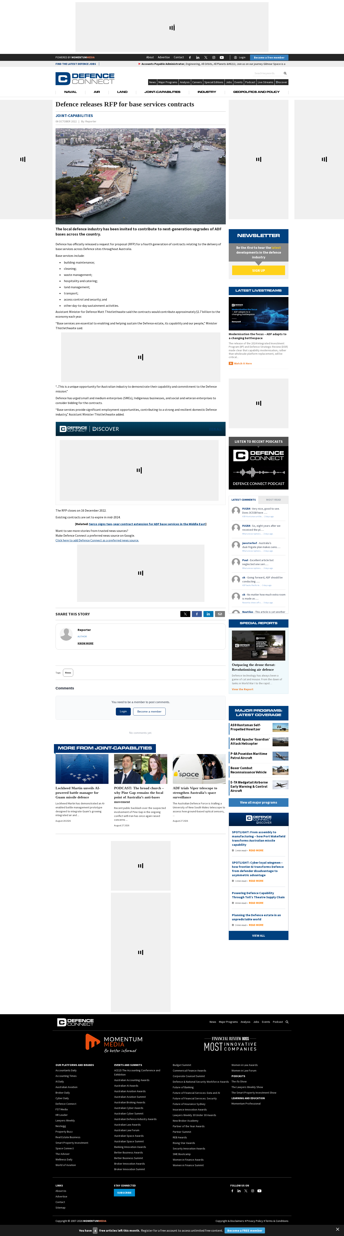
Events (239, 82)
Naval (70, 92)
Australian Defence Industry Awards (135, 1119)
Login (242, 57)
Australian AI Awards (126, 1085)
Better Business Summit (128, 1158)
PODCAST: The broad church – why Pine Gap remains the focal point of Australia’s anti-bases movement (139, 795)
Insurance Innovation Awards (190, 1109)
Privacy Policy (254, 1221)
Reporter (90, 121)
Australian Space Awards (129, 1136)
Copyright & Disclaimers (230, 1221)
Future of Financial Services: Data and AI (196, 1093)
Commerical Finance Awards (189, 1070)
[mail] (220, 614)
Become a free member (269, 57)
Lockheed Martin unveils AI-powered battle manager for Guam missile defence (78, 792)
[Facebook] (232, 1191)
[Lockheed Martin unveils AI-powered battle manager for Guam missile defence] (82, 769)
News (152, 82)
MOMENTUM (83, 57)
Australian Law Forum (126, 1130)
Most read (273, 499)
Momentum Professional (246, 1103)
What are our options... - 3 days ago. (257, 568)
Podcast (250, 82)
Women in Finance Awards (188, 1159)
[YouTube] (259, 1191)
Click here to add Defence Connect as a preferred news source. (97, 540)
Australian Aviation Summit (130, 1097)
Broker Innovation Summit (129, 1169)
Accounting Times (66, 1076)
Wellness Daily (64, 1159)
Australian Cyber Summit (128, 1113)
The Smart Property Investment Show (254, 1092)
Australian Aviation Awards (130, 1091)
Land (122, 92)
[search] (285, 73)
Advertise (164, 57)
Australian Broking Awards (129, 1102)
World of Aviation (66, 1165)
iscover (282, 82)
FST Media (62, 1109)
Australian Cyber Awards (128, 1108)
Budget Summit (182, 1065)
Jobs (229, 82)
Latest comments (244, 499)
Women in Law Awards (245, 1065)
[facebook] (197, 614)
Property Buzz (64, 1131)
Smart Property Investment (72, 1143)
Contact (179, 57)
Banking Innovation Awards (130, 1147)
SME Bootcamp (182, 1154)
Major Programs (167, 82)
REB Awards (180, 1137)
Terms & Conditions (276, 1221)
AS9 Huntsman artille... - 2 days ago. (258, 516)
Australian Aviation (66, 1087)
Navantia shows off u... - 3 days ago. (257, 602)
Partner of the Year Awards (189, 1126)
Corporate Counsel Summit (189, 1076)
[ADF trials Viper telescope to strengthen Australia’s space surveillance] (199, 769)
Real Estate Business (68, 1137)
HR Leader (62, 1115)
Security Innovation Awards (189, 1148)
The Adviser (63, 1154)
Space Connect (65, 1148)
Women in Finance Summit (188, 1165)
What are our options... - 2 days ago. (257, 533)
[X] (185, 614)
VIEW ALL (215, 429)
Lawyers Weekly (65, 1120)
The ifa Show (239, 1081)
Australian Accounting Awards (132, 1080)
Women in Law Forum (244, 1070)
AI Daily (60, 1081)
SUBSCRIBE (124, 1192)
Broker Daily (63, 1092)
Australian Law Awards (127, 1124)
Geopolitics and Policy (256, 92)
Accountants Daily (66, 1070)
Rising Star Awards (184, 1143)
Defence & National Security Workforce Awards (201, 1081)
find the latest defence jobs (76, 63)
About (150, 57)
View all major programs (258, 802)
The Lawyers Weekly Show (247, 1087)
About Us (61, 1191)
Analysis (185, 82)
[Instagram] (253, 1191)
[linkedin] (208, 614)
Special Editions (213, 82)
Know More (85, 643)
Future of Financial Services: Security (195, 1098)
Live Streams (265, 82)
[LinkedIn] (239, 1191)
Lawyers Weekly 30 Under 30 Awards (194, 1115)
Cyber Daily (62, 1098)
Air (97, 92)
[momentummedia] (114, 1044)
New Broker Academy (185, 1120)
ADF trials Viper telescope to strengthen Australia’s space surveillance (195, 792)
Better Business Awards (128, 1152)
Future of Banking (183, 1087)
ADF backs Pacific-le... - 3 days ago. (257, 585)
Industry (207, 92)
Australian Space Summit (129, 1141)
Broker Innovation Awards (129, 1163)
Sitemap (60, 1207)
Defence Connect (66, 1104)
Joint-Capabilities (162, 92)
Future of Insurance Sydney (189, 1104)
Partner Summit (182, 1132)
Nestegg (61, 1126)
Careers (197, 82)
